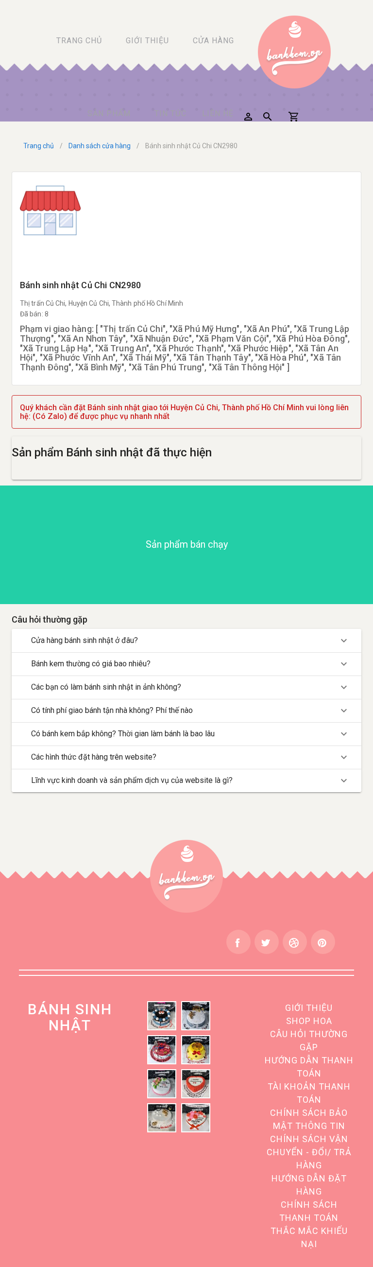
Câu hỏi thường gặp (309, 1040)
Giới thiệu (147, 40)
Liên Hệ (218, 113)
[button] (248, 116)
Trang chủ (79, 40)
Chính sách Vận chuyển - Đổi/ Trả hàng (309, 1152)
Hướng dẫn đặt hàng (309, 1185)
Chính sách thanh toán (309, 1211)
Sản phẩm (109, 113)
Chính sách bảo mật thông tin (309, 1119)
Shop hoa (309, 1021)
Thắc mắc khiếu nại (309, 1237)
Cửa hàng (213, 40)
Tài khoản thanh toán (309, 1093)
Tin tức (170, 113)
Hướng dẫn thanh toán (309, 1066)
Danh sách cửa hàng (99, 146)
